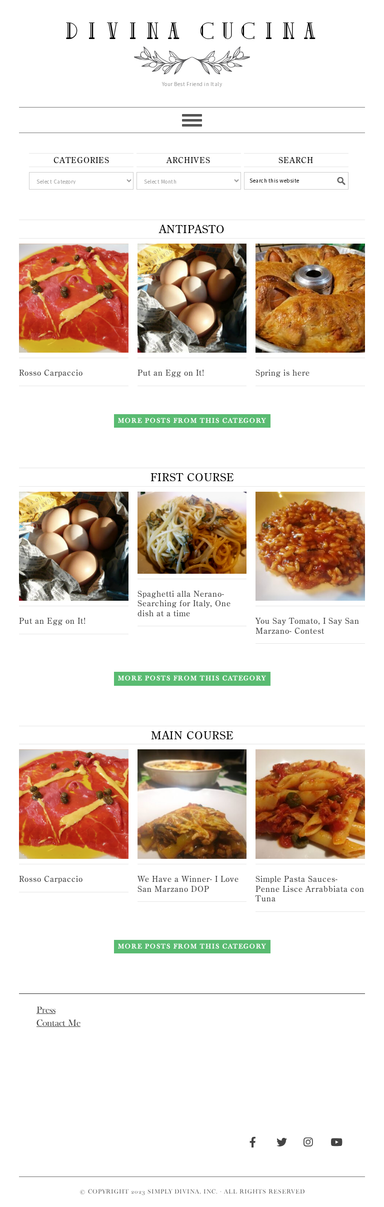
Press (46, 1009)
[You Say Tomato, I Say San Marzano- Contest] (310, 546)
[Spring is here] (310, 298)
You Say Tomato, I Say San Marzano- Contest (308, 626)
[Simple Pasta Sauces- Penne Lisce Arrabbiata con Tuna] (310, 804)
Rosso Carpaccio (51, 373)
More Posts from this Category (192, 421)
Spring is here (283, 373)
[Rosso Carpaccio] (73, 298)
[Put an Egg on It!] (192, 298)
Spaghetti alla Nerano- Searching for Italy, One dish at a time (184, 603)
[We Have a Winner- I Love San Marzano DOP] (192, 804)
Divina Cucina (192, 31)
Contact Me (58, 1022)
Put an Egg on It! (171, 373)
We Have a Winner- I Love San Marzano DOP (188, 884)
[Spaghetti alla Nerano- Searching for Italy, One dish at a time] (192, 533)
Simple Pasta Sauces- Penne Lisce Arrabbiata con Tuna (310, 888)
